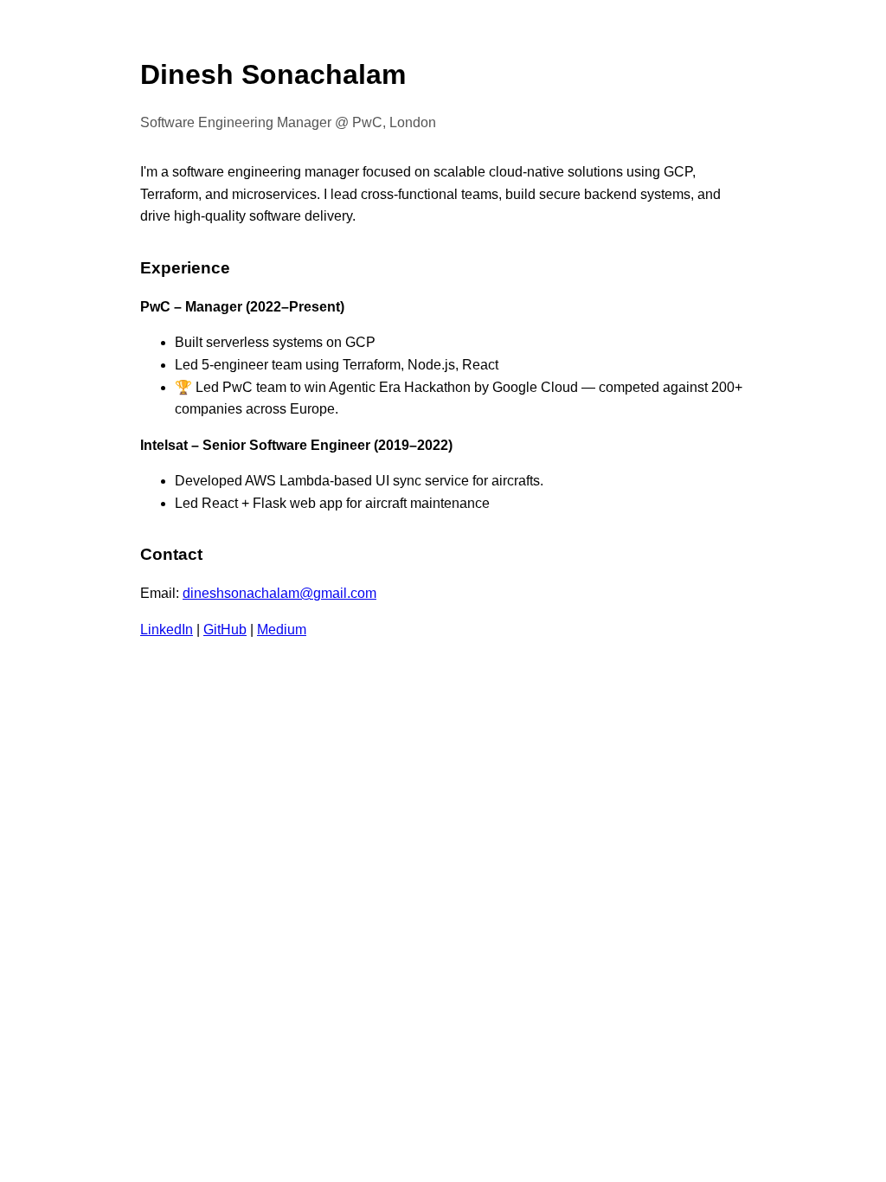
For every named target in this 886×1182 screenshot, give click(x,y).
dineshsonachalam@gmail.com (279, 593)
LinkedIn (166, 629)
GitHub (225, 629)
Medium (281, 629)
